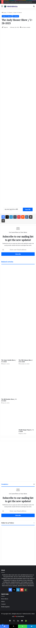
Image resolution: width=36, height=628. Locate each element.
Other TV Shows (17, 12)
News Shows (4, 598)
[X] (7, 217)
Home (4, 12)
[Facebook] (3, 217)
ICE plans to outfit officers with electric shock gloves (18, 2)
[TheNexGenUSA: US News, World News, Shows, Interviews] (11, 6)
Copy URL (27, 209)
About (3, 601)
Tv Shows (9, 12)
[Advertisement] (18, 129)
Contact (3, 604)
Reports (6, 27)
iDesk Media (20, 616)
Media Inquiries (5, 606)
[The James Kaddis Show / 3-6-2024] (9, 312)
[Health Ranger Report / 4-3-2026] (27, 397)
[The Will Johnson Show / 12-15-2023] (27, 312)
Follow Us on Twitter (7, 523)
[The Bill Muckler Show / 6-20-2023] (9, 382)
